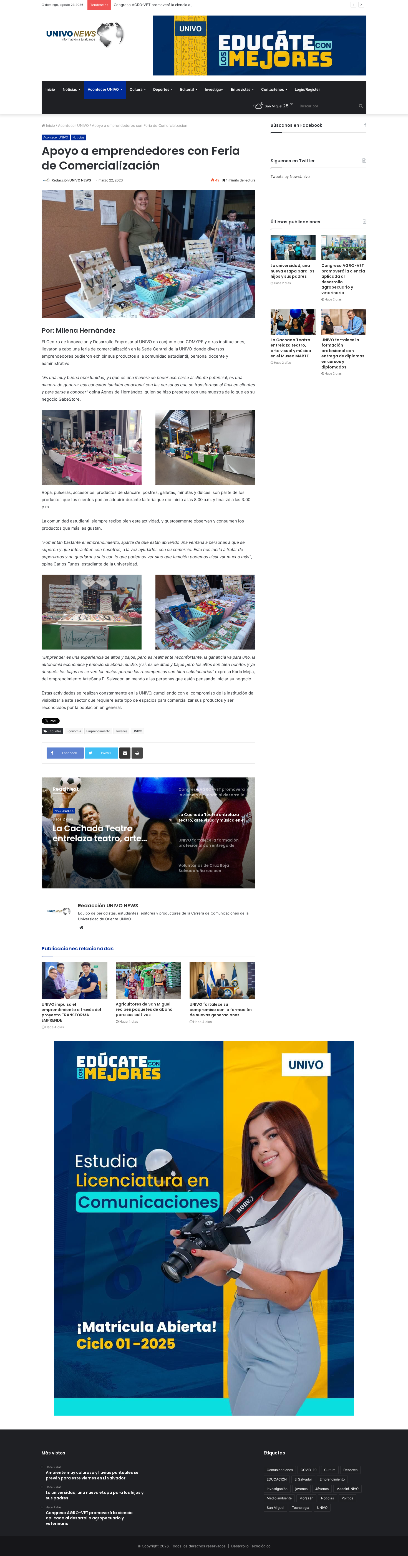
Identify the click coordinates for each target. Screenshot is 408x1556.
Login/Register (307, 89)
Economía (74, 731)
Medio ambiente (279, 1498)
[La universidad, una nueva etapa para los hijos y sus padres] (293, 247)
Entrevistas (240, 89)
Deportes (161, 89)
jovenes (301, 1489)
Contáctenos (272, 89)
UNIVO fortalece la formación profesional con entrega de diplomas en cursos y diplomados (109, 833)
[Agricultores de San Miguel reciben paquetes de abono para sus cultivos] (149, 980)
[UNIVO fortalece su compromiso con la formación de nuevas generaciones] (222, 980)
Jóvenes (121, 731)
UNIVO (137, 731)
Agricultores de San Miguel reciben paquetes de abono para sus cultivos (144, 1009)
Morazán (306, 1498)
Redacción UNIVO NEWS (71, 180)
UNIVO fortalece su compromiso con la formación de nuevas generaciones (221, 1010)
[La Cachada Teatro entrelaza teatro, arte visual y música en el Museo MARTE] (293, 322)
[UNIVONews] (83, 34)
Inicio (50, 89)
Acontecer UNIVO (103, 89)
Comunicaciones (280, 1470)
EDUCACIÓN (277, 1479)
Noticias (70, 89)
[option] (148, 832)
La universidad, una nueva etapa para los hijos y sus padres (292, 271)
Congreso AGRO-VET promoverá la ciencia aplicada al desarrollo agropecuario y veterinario (343, 279)
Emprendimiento (98, 731)
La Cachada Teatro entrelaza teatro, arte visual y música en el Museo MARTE (291, 348)
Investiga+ (214, 89)
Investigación (277, 1489)
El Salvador (303, 1479)
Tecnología (300, 1508)
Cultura (136, 89)
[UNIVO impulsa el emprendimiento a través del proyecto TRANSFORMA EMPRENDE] (74, 980)
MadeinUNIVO (347, 1489)
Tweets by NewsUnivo (290, 176)
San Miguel (275, 1508)
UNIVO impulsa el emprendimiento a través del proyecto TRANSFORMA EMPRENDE (71, 1012)
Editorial (187, 89)
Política (347, 1498)
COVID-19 (308, 1470)
